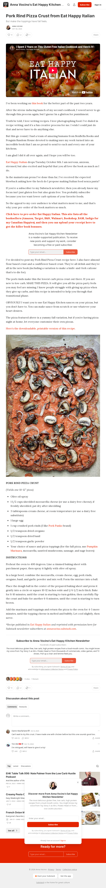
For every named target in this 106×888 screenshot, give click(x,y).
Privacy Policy (72, 833)
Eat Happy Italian (16, 162)
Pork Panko (55, 525)
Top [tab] (8, 766)
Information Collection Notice (52, 833)
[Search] (68, 4)
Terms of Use (65, 830)
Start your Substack (46, 876)
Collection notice (70, 869)
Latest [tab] (15, 766)
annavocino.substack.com (61, 628)
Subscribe (84, 4)
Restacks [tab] (23, 707)
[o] (89, 778)
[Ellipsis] (99, 731)
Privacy (51, 869)
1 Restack (35, 679)
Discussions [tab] (26, 766)
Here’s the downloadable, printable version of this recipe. (40, 328)
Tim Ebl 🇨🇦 (16, 744)
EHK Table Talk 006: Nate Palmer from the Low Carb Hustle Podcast (41, 775)
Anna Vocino (17, 26)
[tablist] (17, 706)
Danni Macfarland (20, 730)
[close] (78, 782)
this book (37, 103)
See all (11, 830)
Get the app (65, 876)
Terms (58, 869)
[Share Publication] (74, 4)
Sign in (98, 4)
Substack (40, 882)
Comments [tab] (12, 707)
